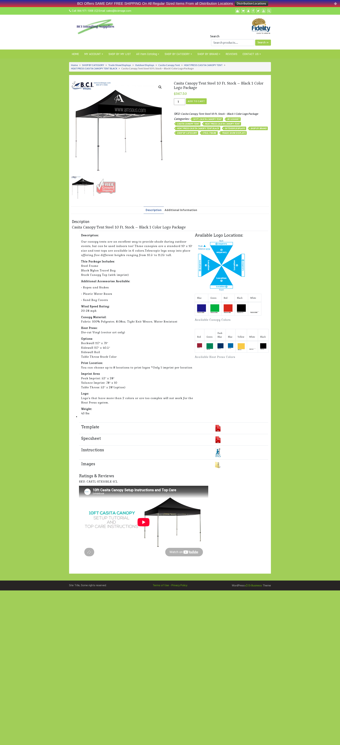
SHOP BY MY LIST (119, 54)
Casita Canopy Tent (169, 65)
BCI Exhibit (233, 119)
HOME (75, 54)
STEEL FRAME (209, 133)
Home (74, 65)
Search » (263, 42)
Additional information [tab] (181, 210)
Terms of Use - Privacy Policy (170, 585)
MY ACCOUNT (92, 54)
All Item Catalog (146, 54)
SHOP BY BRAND (207, 54)
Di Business (255, 585)
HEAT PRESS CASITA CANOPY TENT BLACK (94, 68)
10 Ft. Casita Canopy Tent (207, 119)
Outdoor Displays (144, 65)
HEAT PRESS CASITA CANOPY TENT (203, 65)
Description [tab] (154, 210)
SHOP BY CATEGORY (177, 54)
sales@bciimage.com (118, 10)
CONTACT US (251, 54)
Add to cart (196, 101)
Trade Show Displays (119, 65)
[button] (160, 87)
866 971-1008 (85, 10)
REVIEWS (231, 54)
